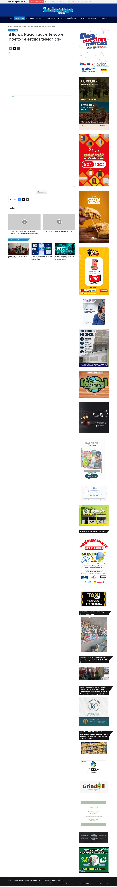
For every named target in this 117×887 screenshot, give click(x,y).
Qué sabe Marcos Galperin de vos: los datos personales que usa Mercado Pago (42, 257)
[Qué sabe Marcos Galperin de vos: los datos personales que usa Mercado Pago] (42, 249)
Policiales (50, 18)
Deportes (39, 18)
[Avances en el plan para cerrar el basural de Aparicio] (18, 249)
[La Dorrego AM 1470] (58, 10)
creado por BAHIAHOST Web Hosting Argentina (51, 880)
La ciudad (30, 18)
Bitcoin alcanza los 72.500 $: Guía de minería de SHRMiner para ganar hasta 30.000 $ (64, 257)
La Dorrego (19, 18)
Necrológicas (70, 18)
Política (60, 18)
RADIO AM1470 (104, 18)
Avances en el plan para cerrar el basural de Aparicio (18, 257)
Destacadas (42, 192)
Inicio (11, 26)
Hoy (11, 18)
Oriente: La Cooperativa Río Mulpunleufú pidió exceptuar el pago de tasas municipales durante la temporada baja (75, 1)
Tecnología (91, 18)
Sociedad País (17, 26)
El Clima (82, 18)
